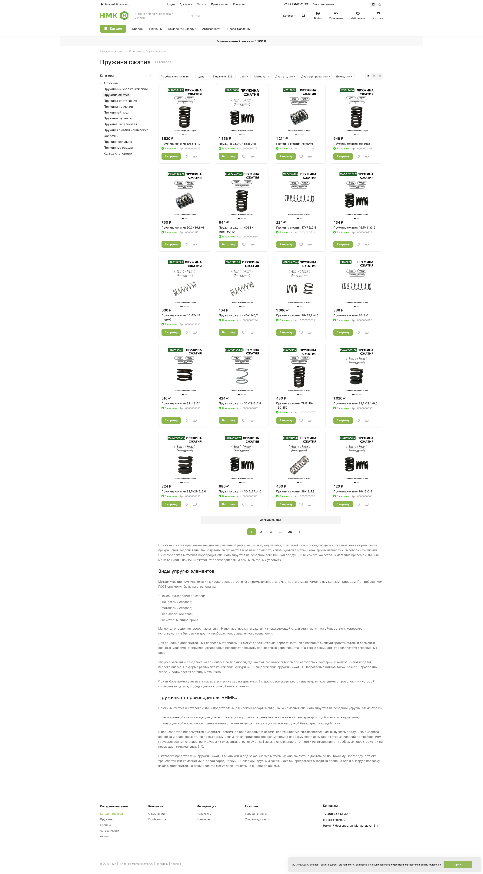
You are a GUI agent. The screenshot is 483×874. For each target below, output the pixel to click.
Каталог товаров (111, 813)
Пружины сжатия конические (126, 130)
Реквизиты (204, 813)
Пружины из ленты (118, 118)
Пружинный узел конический (126, 89)
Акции (104, 836)
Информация (206, 806)
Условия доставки (257, 819)
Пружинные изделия (119, 147)
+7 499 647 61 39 (295, 4)
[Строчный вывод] (374, 76)
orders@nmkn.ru (334, 819)
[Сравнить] (195, 156)
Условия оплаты (256, 813)
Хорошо (457, 864)
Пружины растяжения (120, 101)
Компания (155, 806)
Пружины (111, 83)
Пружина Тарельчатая (120, 124)
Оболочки (111, 136)
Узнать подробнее (431, 864)
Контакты (203, 819)
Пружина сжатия (116, 95)
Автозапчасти (109, 830)
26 (290, 532)
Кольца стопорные (118, 153)
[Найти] (303, 15)
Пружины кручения (118, 106)
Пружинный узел (116, 112)
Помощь (251, 806)
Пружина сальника (118, 142)
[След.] (299, 531)
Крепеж (105, 825)
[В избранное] (186, 156)
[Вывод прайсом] (380, 76)
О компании (156, 813)
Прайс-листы (157, 819)
